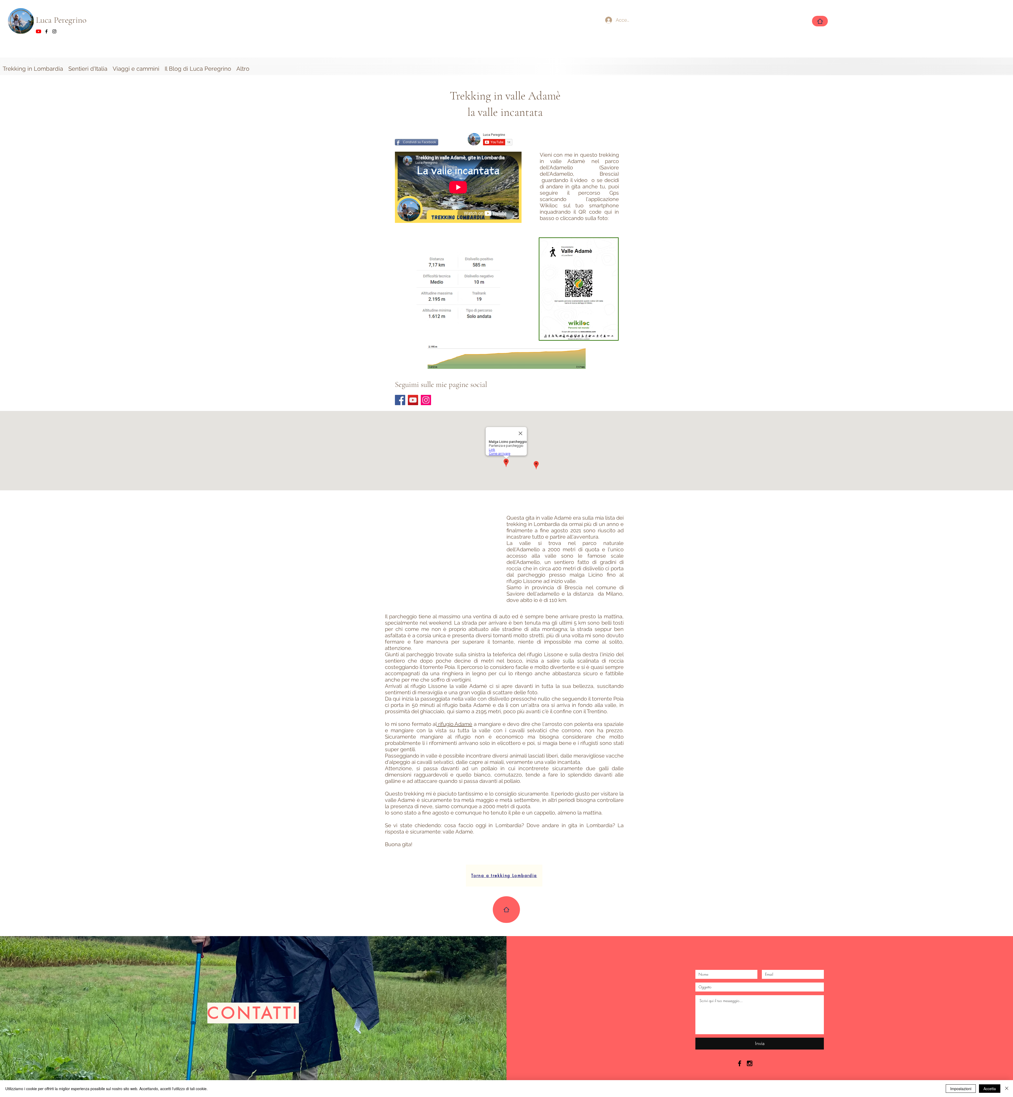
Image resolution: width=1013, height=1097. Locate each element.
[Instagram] (426, 400)
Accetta (989, 1088)
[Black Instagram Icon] (749, 1063)
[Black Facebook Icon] (739, 1063)
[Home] (820, 21)
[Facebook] (400, 400)
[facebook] (46, 31)
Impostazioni (960, 1088)
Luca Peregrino (62, 20)
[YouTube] (413, 400)
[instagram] (54, 31)
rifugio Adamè (454, 724)
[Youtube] (38, 31)
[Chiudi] (1007, 1088)
